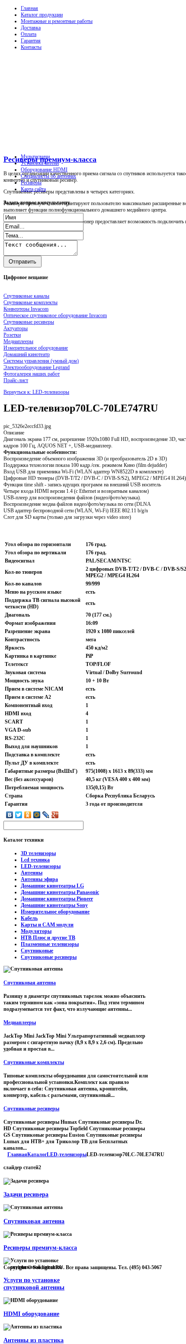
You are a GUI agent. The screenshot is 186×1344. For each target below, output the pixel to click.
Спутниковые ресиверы (49, 957)
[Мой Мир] (37, 814)
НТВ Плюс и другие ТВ (48, 938)
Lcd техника (35, 860)
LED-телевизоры (41, 866)
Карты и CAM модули (47, 925)
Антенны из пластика (33, 1340)
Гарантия (31, 41)
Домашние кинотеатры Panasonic (60, 892)
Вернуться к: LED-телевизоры (36, 392)
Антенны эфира (39, 879)
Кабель (29, 918)
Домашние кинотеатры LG (52, 886)
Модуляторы (36, 931)
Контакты (31, 47)
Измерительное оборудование (55, 912)
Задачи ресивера (25, 1194)
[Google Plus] (55, 814)
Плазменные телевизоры (50, 944)
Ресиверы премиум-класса (49, 159)
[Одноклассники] (27, 814)
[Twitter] (18, 814)
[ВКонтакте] (9, 814)
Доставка (31, 28)
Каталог (37, 1154)
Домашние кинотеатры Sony (54, 905)
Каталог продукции (42, 15)
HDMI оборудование (31, 1313)
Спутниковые (37, 951)
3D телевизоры (38, 853)
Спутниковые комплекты (33, 1062)
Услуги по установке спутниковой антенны (33, 1283)
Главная (29, 8)
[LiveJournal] (46, 814)
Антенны (31, 873)
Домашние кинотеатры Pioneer (57, 899)
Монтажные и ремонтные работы (57, 21)
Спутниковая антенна (29, 983)
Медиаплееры (19, 1022)
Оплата (28, 34)
